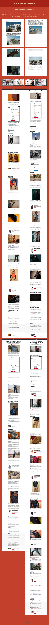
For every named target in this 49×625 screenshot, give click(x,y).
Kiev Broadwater (24, 3)
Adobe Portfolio (26, 622)
